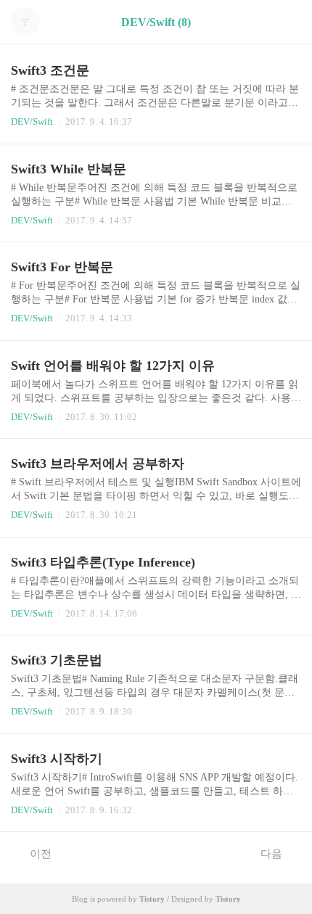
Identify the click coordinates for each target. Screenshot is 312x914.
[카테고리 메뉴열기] (286, 22)
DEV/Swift (32, 121)
